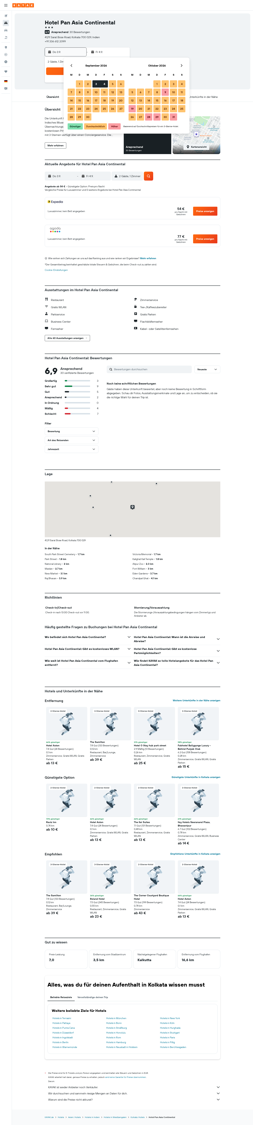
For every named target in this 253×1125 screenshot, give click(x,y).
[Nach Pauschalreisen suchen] (5, 37)
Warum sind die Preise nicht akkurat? (70, 1099)
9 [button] (88, 92)
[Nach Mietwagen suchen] (5, 30)
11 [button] (104, 92)
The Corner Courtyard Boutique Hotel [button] (151, 897)
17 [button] (96, 100)
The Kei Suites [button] (142, 822)
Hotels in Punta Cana (63, 1027)
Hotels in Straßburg (116, 1027)
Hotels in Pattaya (61, 1023)
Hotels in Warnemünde (64, 1047)
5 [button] (112, 84)
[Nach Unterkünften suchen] (5, 23)
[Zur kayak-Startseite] (23, 5)
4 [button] (104, 84)
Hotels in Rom (113, 1037)
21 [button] (71, 108)
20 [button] (121, 100)
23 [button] (87, 108)
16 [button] (88, 100)
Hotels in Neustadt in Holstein (122, 1047)
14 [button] (71, 100)
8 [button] (79, 92)
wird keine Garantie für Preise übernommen (125, 1077)
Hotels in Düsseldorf (63, 1032)
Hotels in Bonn (114, 1023)
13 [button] (121, 92)
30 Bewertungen (80, 32)
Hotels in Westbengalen (115, 1117)
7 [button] (71, 92)
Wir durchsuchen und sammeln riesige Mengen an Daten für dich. (87, 1093)
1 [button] (79, 84)
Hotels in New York (170, 1018)
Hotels (61, 1117)
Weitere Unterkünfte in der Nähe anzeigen (196, 700)
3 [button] (96, 84)
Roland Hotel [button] (97, 898)
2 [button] (88, 84)
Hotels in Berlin (60, 1042)
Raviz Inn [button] (51, 822)
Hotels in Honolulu (116, 1032)
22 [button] (79, 108)
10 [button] (96, 92)
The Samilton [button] (97, 742)
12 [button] (112, 92)
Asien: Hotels (74, 1117)
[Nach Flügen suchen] (5, 15)
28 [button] (71, 117)
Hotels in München (116, 1018)
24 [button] (96, 108)
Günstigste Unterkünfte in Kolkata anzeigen (196, 777)
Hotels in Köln (167, 1023)
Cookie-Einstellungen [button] (56, 270)
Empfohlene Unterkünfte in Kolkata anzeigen (195, 853)
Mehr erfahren (148, 258)
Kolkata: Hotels (138, 1117)
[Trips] (5, 71)
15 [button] (79, 100)
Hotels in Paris (167, 1037)
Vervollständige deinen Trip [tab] (92, 997)
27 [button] (120, 108)
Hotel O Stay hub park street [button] (150, 745)
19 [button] (112, 100)
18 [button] (104, 100)
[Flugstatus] (5, 54)
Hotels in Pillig (167, 1042)
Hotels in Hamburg (116, 1042)
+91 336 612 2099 (55, 41)
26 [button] (112, 108)
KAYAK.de (49, 1117)
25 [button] (104, 108)
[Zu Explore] (5, 47)
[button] (6, 5)
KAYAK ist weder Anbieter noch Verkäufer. (73, 1087)
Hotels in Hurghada (170, 1027)
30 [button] (87, 117)
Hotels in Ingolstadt (62, 1037)
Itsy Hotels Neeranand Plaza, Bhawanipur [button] (194, 824)
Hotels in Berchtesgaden (173, 1047)
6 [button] (121, 84)
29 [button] (79, 117)
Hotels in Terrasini (61, 1018)
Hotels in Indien (92, 1117)
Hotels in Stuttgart (170, 1032)
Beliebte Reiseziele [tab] (61, 997)
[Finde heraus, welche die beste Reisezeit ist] (5, 61)
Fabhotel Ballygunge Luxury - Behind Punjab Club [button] (194, 747)
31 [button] (173, 117)
